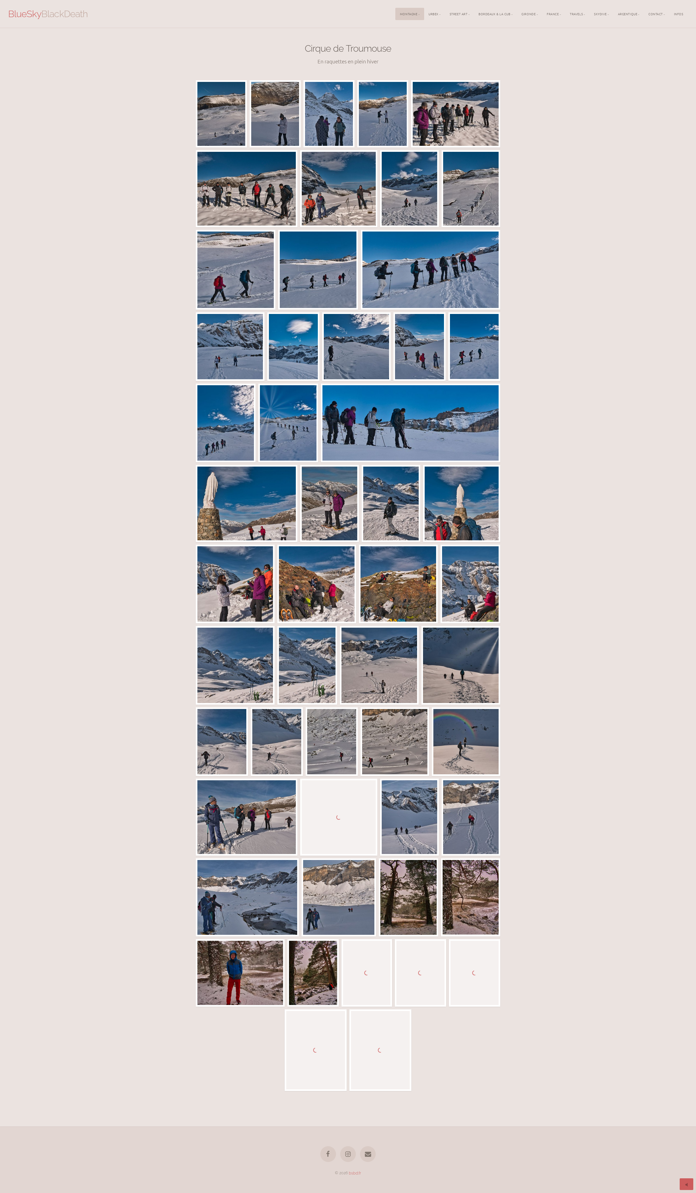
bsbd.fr (355, 1172)
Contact (655, 13)
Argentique (628, 13)
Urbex (433, 13)
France (553, 13)
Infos (678, 13)
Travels (576, 13)
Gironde (528, 13)
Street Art (459, 13)
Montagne (408, 13)
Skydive (600, 13)
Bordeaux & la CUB (494, 13)
